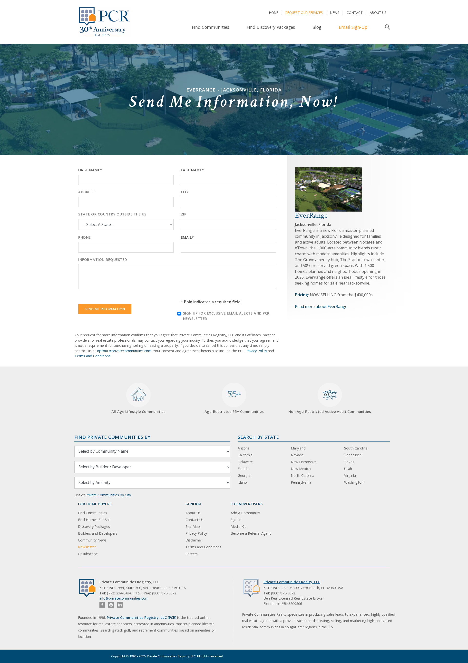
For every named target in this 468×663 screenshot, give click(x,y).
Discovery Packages (94, 526)
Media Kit (238, 526)
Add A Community (245, 512)
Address (86, 192)
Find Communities (210, 27)
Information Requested (102, 259)
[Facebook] (102, 605)
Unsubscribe (88, 553)
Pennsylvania (301, 482)
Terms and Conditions (92, 356)
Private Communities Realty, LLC (291, 582)
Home (273, 12)
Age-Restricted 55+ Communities (234, 401)
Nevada (297, 455)
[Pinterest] (111, 605)
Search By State (258, 437)
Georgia (244, 475)
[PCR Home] (89, 588)
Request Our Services (304, 12)
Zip (183, 214)
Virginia (350, 475)
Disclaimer (193, 540)
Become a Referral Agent (251, 533)
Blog (316, 27)
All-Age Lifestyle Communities (138, 411)
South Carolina (356, 448)
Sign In (236, 519)
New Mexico (301, 468)
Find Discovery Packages (271, 27)
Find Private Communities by (112, 437)
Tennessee (353, 455)
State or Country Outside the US (112, 214)
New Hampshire (304, 461)
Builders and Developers (97, 533)
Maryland (298, 448)
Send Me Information (105, 309)
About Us (378, 12)
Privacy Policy (256, 350)
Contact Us (194, 519)
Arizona (244, 448)
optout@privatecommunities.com (124, 350)
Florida (243, 468)
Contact (355, 12)
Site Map (192, 526)
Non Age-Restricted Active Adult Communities (329, 411)
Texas (349, 461)
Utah (348, 468)
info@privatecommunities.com (123, 598)
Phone (84, 237)
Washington (353, 482)
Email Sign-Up (353, 27)
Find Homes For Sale (94, 519)
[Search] (386, 27)
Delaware (245, 461)
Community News (92, 540)
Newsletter (87, 547)
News (334, 12)
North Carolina (302, 475)
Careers (191, 553)
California (245, 455)
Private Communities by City (108, 495)
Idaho (242, 482)
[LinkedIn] (120, 605)
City (185, 192)
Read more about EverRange (321, 306)
